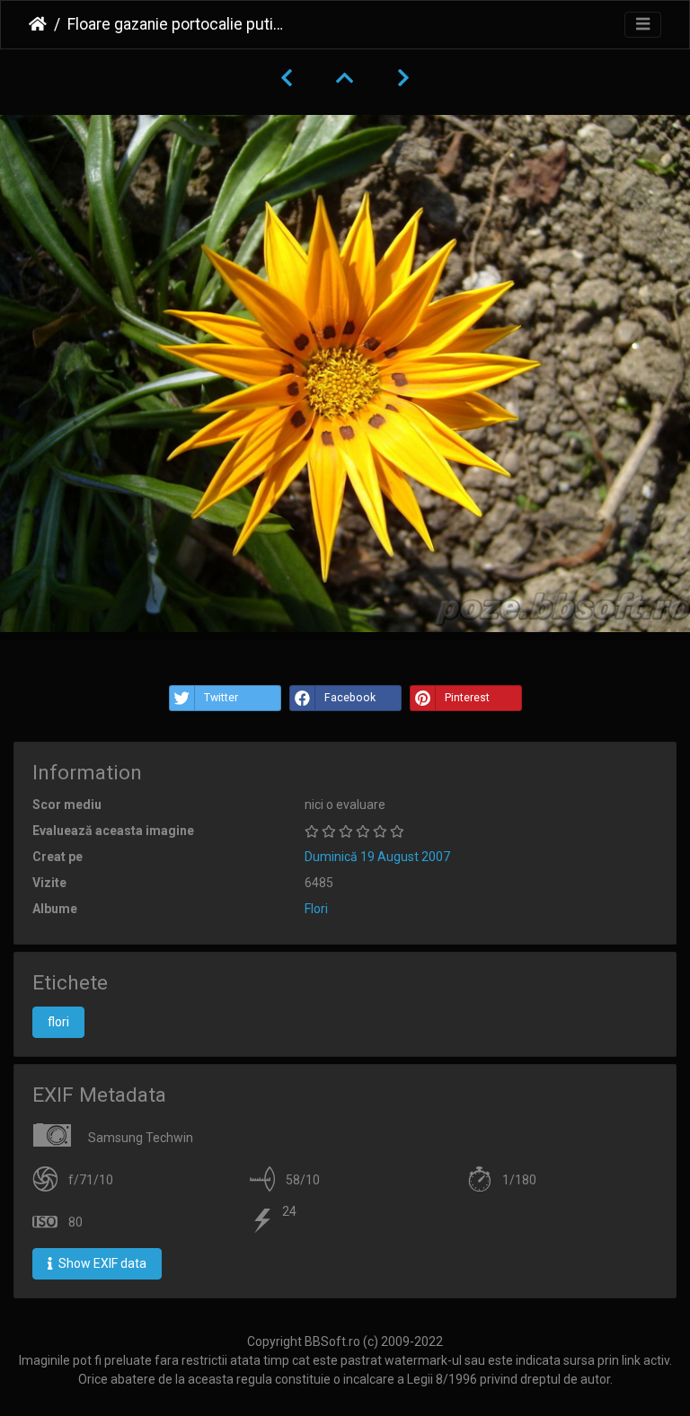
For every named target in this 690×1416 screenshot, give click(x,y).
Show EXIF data (101, 1263)
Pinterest (467, 697)
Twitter (221, 697)
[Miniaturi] (345, 78)
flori (58, 1022)
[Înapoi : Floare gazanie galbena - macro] (286, 78)
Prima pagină (38, 24)
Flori (316, 908)
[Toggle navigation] (642, 25)
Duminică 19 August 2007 (377, 856)
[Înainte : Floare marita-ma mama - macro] (403, 78)
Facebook (350, 697)
